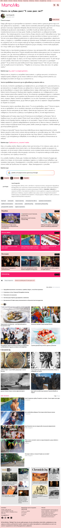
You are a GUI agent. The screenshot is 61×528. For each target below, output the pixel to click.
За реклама (23, 514)
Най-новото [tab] (49, 287)
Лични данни (24, 512)
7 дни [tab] (55, 396)
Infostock (37, 0)
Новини (23, 515)
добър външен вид (29, 203)
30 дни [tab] (58, 396)
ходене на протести (20, 206)
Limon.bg (49, 0)
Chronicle (10, 0)
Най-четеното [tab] (56, 287)
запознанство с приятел (7, 206)
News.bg (15, 0)
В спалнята (27, 400)
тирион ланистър (19, 200)
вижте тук (52, 515)
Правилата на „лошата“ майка (19, 142)
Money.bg (20, 0)
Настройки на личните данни (47, 516)
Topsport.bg (25, 0)
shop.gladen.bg (43, 0)
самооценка (10, 200)
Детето (27, 443)
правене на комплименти (7, 203)
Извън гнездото (29, 427)
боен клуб (3, 200)
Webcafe (5, 0)
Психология (27, 413)
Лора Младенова (10, 15)
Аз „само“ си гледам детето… (18, 71)
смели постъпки (19, 203)
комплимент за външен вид (41, 203)
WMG (2, 0)
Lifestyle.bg (31, 0)
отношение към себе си (31, 200)
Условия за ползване (25, 511)
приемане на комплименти (45, 200)
